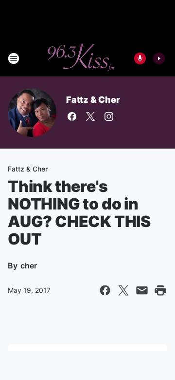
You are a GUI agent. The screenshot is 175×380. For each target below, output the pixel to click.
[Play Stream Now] (159, 58)
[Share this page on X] (123, 290)
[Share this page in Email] (142, 290)
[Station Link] (80, 58)
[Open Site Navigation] (13, 58)
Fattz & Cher (93, 100)
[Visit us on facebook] (72, 116)
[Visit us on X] (90, 116)
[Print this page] (160, 290)
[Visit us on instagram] (109, 116)
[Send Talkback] (140, 58)
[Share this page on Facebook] (105, 290)
